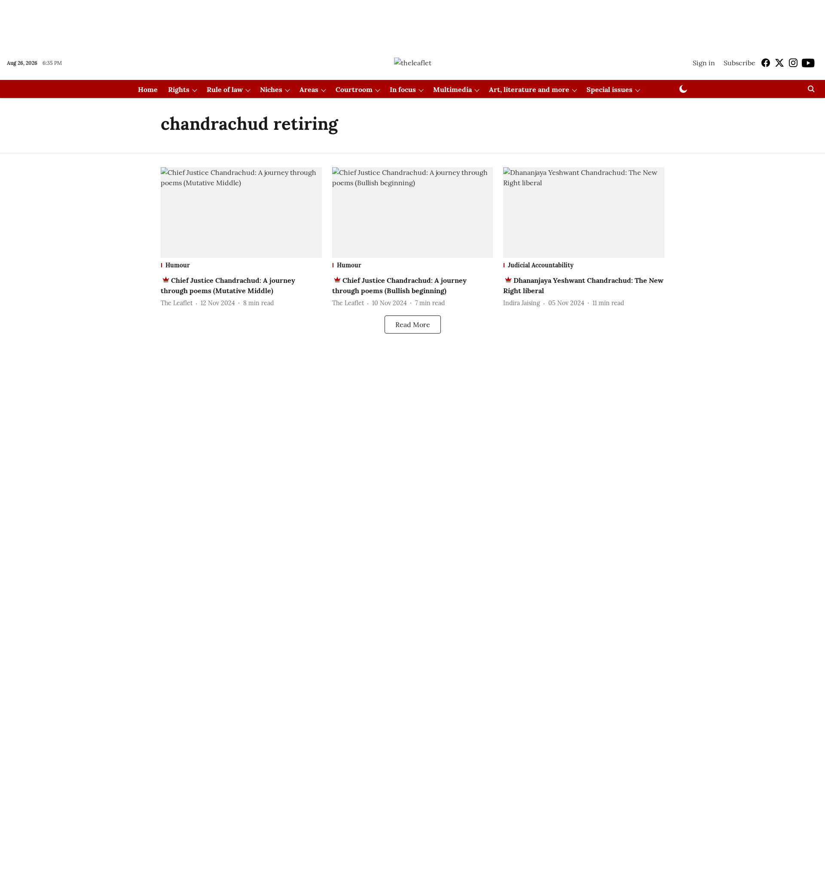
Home (148, 89)
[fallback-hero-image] (241, 212)
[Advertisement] (412, 22)
